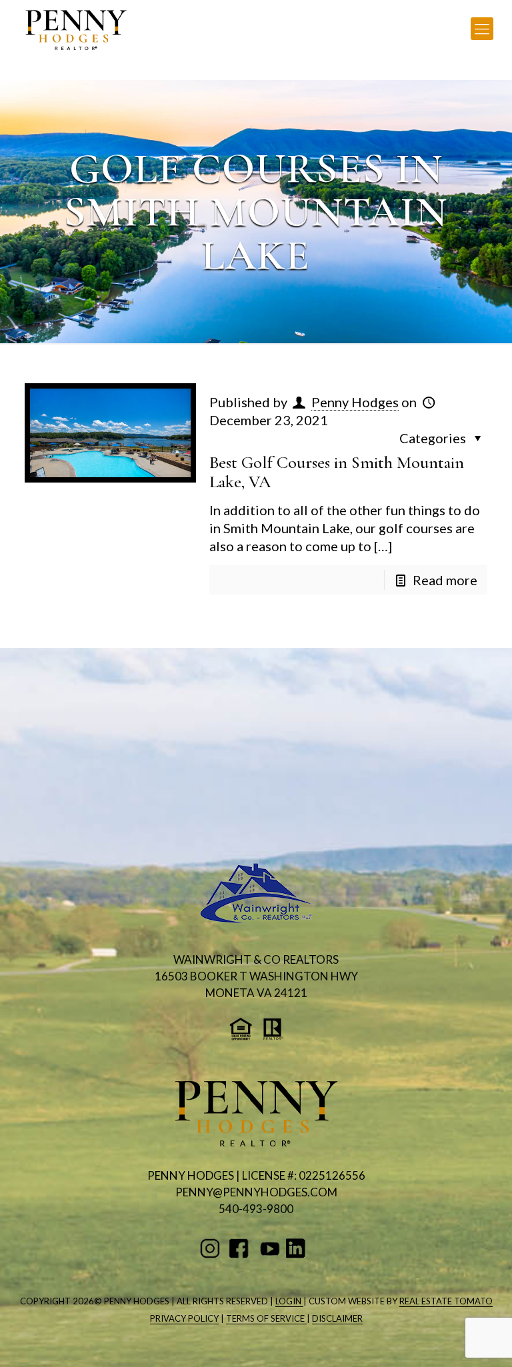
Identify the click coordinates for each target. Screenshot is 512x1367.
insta (212, 1248)
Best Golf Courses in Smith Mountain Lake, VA (336, 472)
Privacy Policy (184, 1318)
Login (289, 1301)
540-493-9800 (256, 1209)
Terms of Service (266, 1318)
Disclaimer (337, 1318)
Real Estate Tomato (446, 1301)
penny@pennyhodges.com (256, 1192)
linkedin (298, 1248)
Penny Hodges (355, 402)
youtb (269, 1248)
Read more (445, 580)
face (241, 1248)
